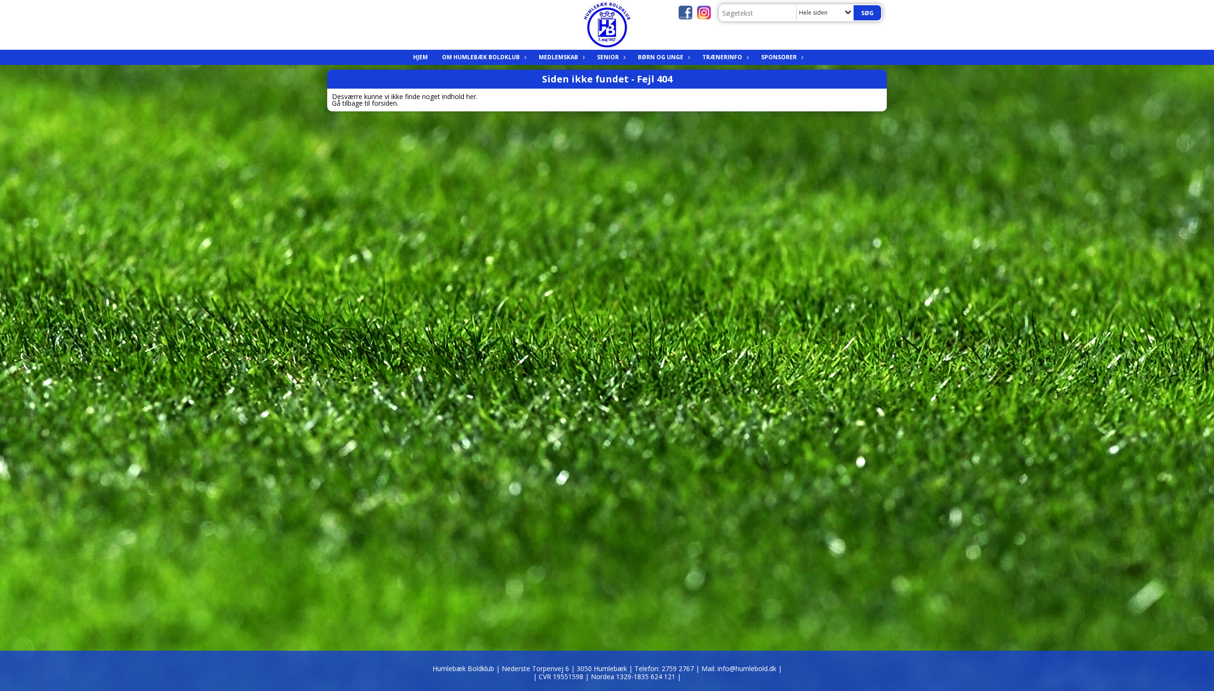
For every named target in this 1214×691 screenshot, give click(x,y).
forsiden (384, 103)
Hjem (420, 57)
